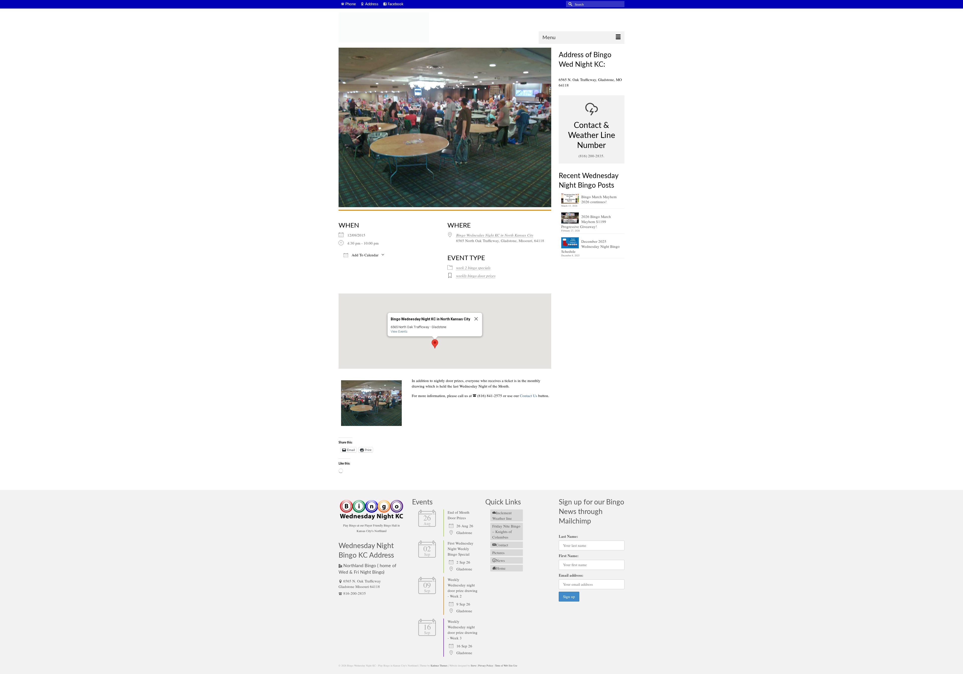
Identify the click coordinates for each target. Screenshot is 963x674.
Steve (473, 665)
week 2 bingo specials (473, 267)
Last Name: (568, 536)
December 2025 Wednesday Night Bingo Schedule (590, 246)
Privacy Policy (485, 665)
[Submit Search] (570, 4)
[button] (435, 344)
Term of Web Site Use (506, 665)
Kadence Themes (439, 665)
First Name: (569, 555)
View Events (398, 331)
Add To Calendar (364, 254)
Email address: (571, 575)
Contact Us (528, 395)
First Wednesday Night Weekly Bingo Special (460, 549)
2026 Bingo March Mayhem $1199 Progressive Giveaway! (586, 221)
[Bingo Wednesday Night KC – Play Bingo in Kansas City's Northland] (384, 27)
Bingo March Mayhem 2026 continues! (599, 199)
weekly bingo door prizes (476, 275)
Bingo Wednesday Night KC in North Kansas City (494, 235)
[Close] (476, 319)
